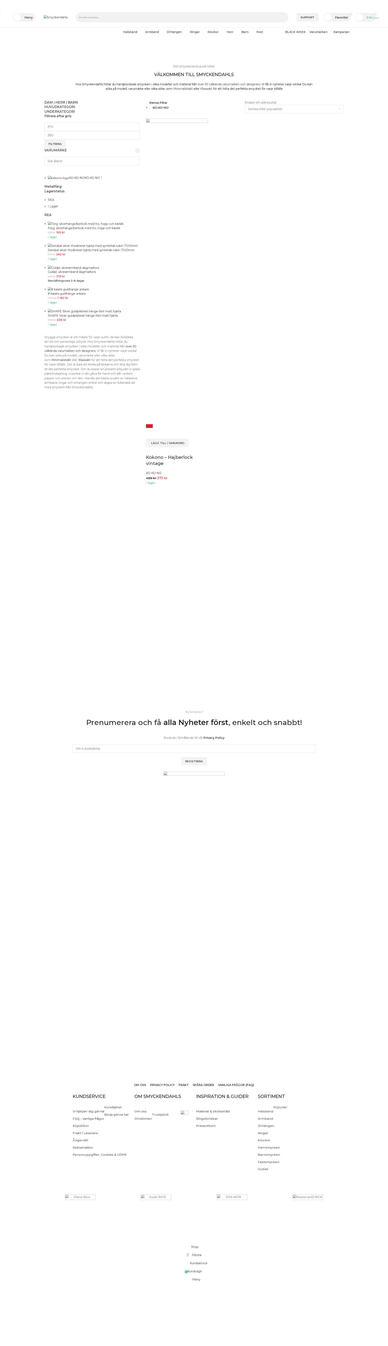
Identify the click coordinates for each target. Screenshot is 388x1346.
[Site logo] (56, 17)
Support (307, 17)
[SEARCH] (284, 17)
